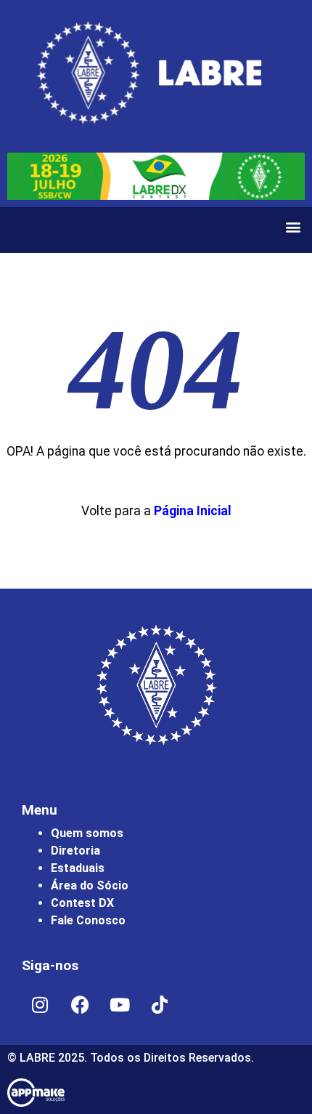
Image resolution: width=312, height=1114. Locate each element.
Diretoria (75, 850)
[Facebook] (80, 1005)
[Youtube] (120, 1005)
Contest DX (82, 903)
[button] (293, 226)
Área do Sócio (89, 885)
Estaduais (77, 868)
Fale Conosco (88, 920)
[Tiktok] (159, 1005)
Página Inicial (192, 511)
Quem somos (87, 833)
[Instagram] (40, 1005)
